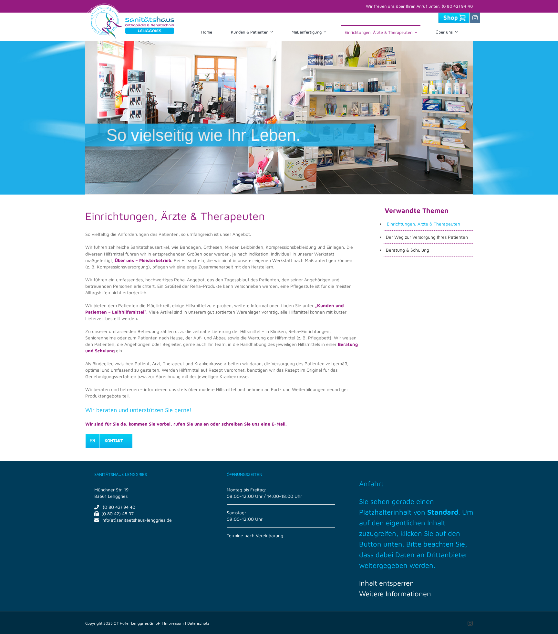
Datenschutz (198, 623)
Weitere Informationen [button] (395, 593)
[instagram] (475, 18)
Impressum (174, 623)
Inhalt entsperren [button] (386, 583)
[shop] (454, 14)
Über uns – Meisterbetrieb (143, 260)
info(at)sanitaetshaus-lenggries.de (136, 520)
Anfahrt (371, 483)
